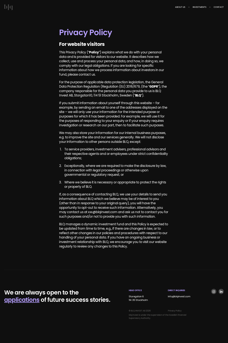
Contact (219, 7)
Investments (199, 7)
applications (21, 300)
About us (180, 7)
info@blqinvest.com (179, 296)
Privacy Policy (175, 310)
